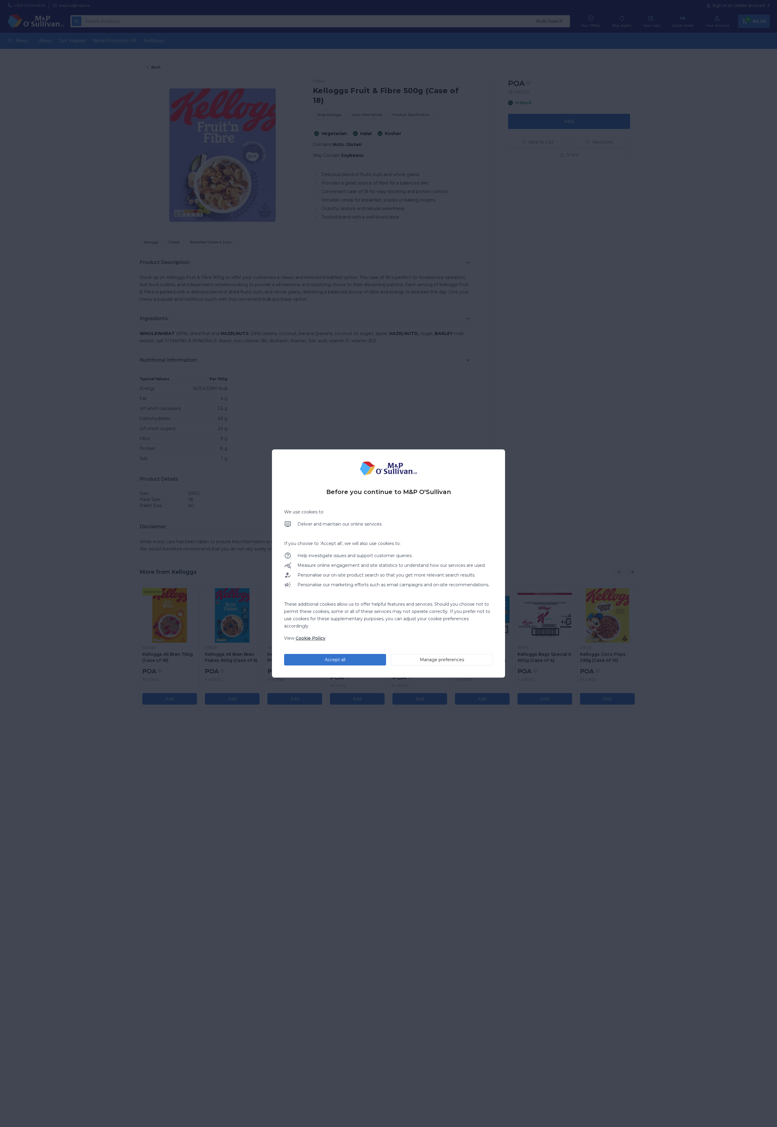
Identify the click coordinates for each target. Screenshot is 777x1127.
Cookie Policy (310, 638)
